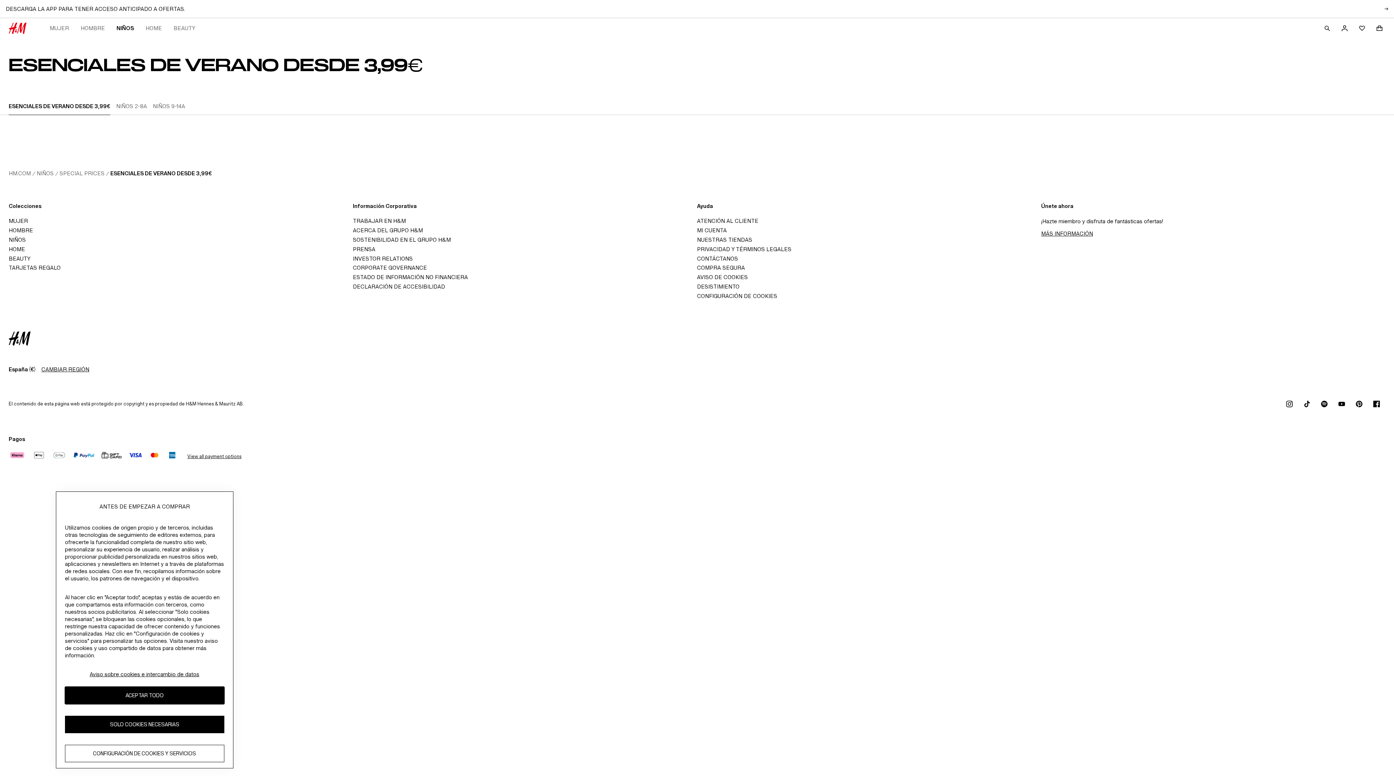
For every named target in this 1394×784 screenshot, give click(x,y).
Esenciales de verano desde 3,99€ (161, 173)
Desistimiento (718, 286)
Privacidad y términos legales (744, 249)
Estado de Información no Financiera (410, 277)
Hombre (93, 28)
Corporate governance (390, 268)
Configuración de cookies (737, 296)
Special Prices (82, 173)
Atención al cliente (727, 221)
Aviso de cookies (722, 277)
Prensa (364, 249)
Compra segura (721, 268)
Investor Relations (383, 259)
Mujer (59, 28)
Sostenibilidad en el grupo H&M (402, 240)
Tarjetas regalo (35, 268)
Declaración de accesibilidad (399, 286)
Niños (125, 28)
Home (154, 28)
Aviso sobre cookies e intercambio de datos (144, 674)
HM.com (20, 173)
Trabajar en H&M (379, 221)
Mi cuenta (712, 230)
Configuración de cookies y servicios (144, 753)
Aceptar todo (145, 695)
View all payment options (214, 456)
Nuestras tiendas (724, 240)
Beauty (184, 28)
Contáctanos (717, 259)
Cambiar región (65, 369)
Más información (1067, 233)
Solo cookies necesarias (144, 724)
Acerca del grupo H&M (388, 230)
